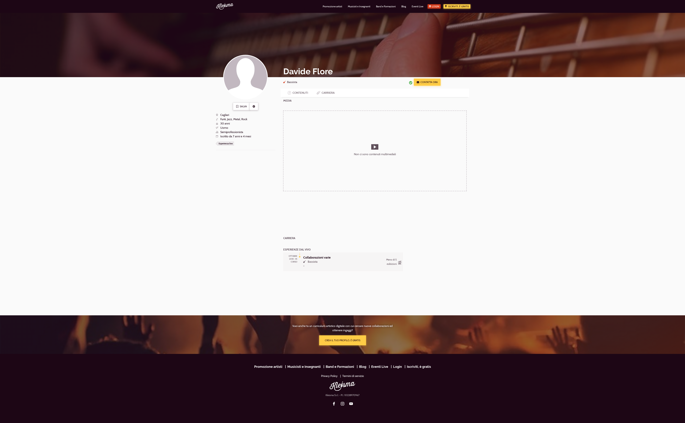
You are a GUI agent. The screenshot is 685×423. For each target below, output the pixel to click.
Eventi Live (379, 367)
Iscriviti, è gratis (458, 6)
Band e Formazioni (340, 367)
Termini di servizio (353, 376)
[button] (254, 106)
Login (435, 6)
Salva (243, 106)
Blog (362, 367)
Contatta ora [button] (429, 82)
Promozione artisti (268, 367)
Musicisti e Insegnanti (304, 367)
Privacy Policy (329, 376)
